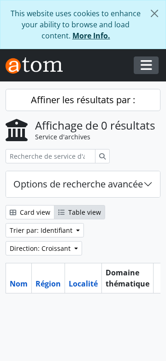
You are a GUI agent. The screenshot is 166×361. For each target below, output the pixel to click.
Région (48, 284)
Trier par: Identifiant (42, 230)
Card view (34, 212)
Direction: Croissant (41, 248)
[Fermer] (154, 13)
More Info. (91, 36)
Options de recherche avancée (78, 184)
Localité (83, 284)
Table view (83, 212)
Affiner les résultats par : (83, 99)
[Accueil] (38, 65)
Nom (19, 284)
